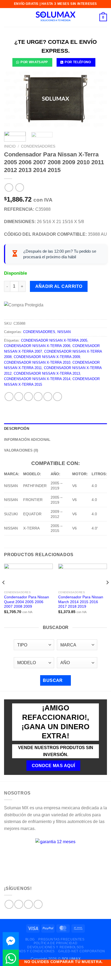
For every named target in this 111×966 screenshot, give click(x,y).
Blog (30, 939)
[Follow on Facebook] (9, 904)
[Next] (98, 99)
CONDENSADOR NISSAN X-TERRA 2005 (54, 340)
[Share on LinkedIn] (57, 396)
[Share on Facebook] (18, 396)
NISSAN (64, 332)
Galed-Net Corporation (81, 951)
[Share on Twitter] (28, 396)
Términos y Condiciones (31, 951)
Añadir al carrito (58, 286)
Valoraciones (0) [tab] (21, 450)
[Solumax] (55, 17)
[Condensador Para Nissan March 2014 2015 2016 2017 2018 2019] (82, 576)
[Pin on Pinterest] (47, 396)
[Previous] (13, 99)
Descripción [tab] (16, 429)
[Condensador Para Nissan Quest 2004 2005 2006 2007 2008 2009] (28, 576)
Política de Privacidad (55, 943)
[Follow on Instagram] (18, 904)
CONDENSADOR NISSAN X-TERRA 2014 (37, 379)
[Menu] (7, 17)
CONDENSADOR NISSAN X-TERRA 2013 (47, 373)
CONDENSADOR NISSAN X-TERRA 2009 (47, 357)
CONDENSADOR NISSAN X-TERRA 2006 (37, 346)
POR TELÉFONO (78, 62)
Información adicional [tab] (27, 440)
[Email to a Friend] (38, 396)
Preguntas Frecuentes (61, 939)
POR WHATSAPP (34, 62)
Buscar (53, 680)
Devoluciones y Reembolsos (55, 947)
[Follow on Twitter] (28, 904)
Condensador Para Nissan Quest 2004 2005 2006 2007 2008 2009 (26, 602)
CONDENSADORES (38, 146)
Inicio (10, 146)
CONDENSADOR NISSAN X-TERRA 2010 (37, 362)
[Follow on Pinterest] (38, 904)
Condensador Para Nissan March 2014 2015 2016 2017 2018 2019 (80, 602)
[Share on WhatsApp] (9, 396)
